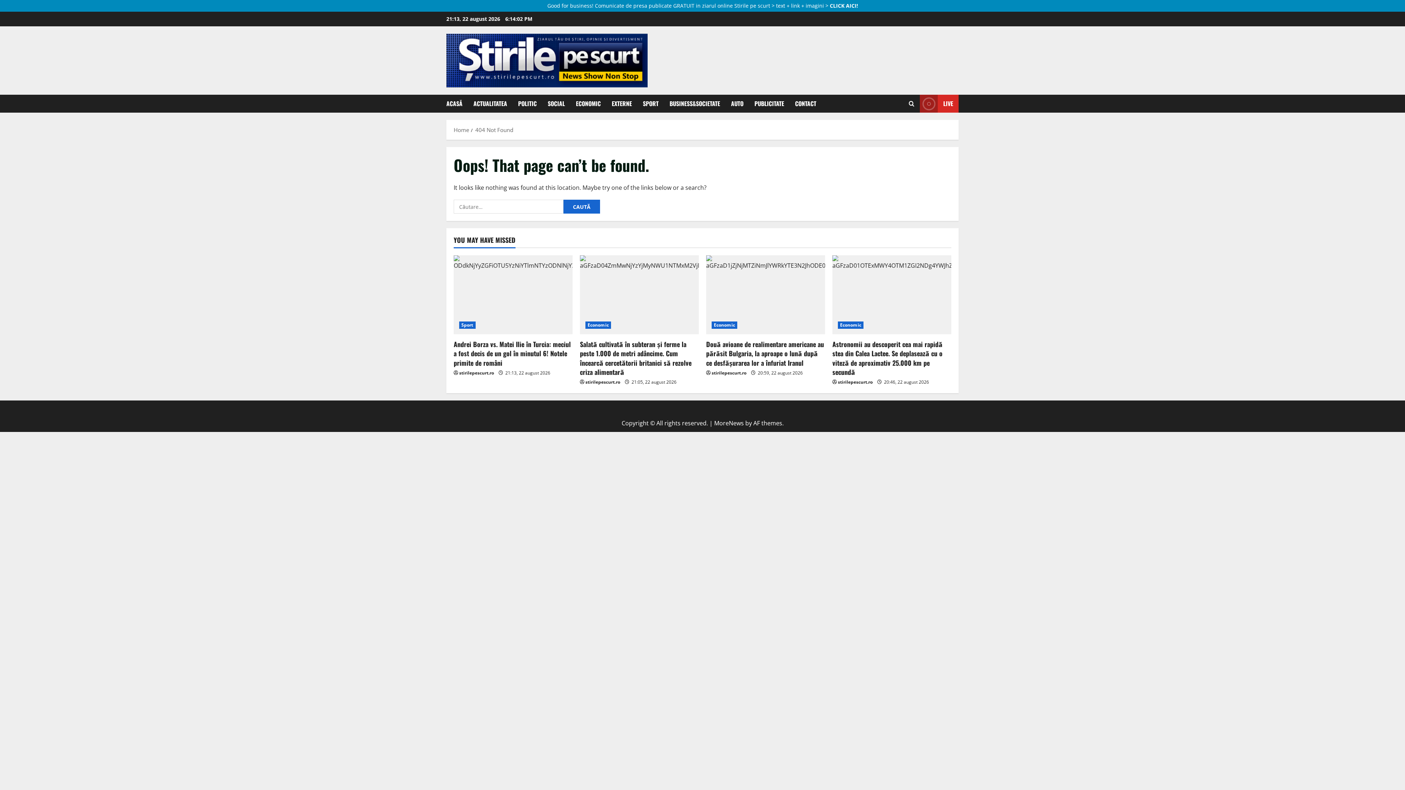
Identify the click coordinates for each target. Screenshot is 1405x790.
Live (948, 103)
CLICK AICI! (844, 5)
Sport (651, 103)
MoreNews (729, 423)
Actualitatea (490, 103)
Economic (588, 103)
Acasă (454, 103)
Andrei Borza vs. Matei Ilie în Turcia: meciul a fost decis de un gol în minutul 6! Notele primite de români (512, 353)
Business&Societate (695, 103)
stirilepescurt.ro (476, 373)
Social (556, 103)
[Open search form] (911, 104)
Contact (805, 103)
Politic (527, 103)
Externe (622, 103)
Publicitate (769, 103)
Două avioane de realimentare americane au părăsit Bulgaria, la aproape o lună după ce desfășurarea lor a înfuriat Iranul (765, 353)
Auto (737, 103)
